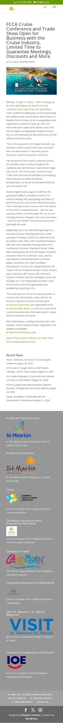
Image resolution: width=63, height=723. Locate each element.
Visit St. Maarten (17, 698)
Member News (27, 61)
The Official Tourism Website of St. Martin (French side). (28, 479)
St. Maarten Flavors (21, 701)
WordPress (31, 718)
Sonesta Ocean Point (19, 304)
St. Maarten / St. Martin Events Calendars (29, 694)
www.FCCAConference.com (22, 332)
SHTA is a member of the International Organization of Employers (26, 675)
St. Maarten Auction (41, 698)
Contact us (42, 701)
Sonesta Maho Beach (19, 308)
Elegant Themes (31, 715)
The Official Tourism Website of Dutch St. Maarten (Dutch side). (28, 443)
